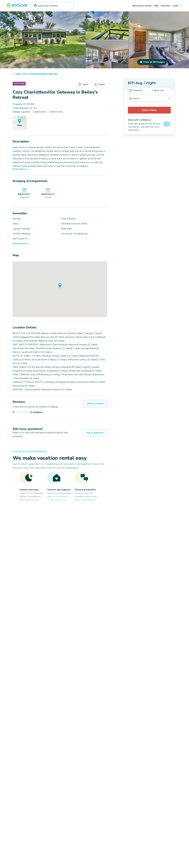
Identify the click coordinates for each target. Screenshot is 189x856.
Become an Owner (142, 5)
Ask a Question (95, 432)
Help (156, 5)
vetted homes (31, 499)
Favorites (165, 5)
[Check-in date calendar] (130, 90)
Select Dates (149, 110)
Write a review (95, 403)
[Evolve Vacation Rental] (17, 6)
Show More (19, 169)
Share (101, 84)
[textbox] (53, 5)
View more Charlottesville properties (36, 74)
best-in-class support (85, 499)
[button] (149, 98)
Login (175, 5)
